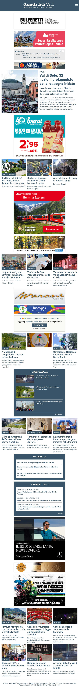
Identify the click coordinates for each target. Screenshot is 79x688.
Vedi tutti (60, 513)
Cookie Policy (56, 685)
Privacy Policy (47, 685)
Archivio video (59, 414)
